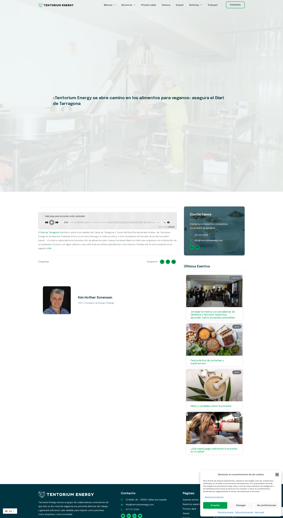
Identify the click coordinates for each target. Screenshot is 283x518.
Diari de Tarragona (50, 232)
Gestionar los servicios (214, 497)
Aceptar (215, 505)
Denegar (241, 505)
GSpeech (171, 227)
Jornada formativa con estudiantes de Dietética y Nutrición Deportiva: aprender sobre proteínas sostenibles (213, 314)
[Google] (134, 516)
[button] (277, 474)
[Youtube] (198, 247)
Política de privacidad (244, 512)
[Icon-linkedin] (129, 516)
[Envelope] (140, 516)
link (49, 248)
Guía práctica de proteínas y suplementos (207, 362)
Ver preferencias (266, 505)
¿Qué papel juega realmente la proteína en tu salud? (214, 450)
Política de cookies (225, 512)
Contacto (128, 493)
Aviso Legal (259, 512)
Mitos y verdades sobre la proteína (211, 406)
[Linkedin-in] (192, 247)
